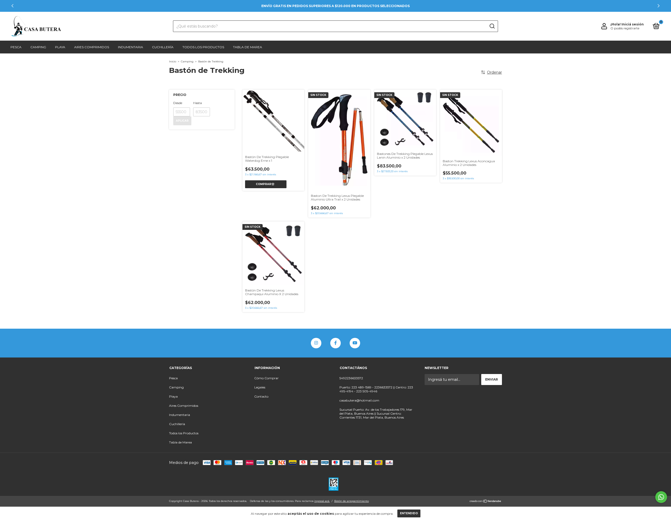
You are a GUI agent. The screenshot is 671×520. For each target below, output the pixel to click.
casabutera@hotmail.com (359, 400)
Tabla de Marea (247, 47)
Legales (259, 387)
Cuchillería (163, 47)
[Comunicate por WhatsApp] (661, 497)
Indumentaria (130, 47)
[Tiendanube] (485, 501)
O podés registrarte (624, 28)
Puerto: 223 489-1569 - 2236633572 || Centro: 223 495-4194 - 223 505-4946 (376, 389)
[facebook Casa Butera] (335, 343)
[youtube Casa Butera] (355, 343)
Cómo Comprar (266, 378)
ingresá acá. (322, 501)
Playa (60, 47)
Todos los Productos (203, 47)
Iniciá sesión (632, 24)
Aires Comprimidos (91, 47)
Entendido (409, 513)
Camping (38, 47)
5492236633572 (351, 378)
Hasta (197, 103)
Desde (177, 103)
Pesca (15, 47)
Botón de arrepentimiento (351, 501)
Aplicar (182, 120)
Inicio (172, 61)
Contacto (261, 396)
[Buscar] (492, 26)
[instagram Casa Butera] (316, 343)
